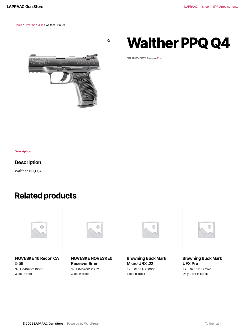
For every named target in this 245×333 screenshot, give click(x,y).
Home (18, 24)
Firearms (29, 24)
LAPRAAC (191, 6)
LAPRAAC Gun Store (25, 7)
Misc (40, 24)
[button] (109, 41)
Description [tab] (23, 151)
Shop (205, 6)
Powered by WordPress (83, 323)
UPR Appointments (225, 6)
